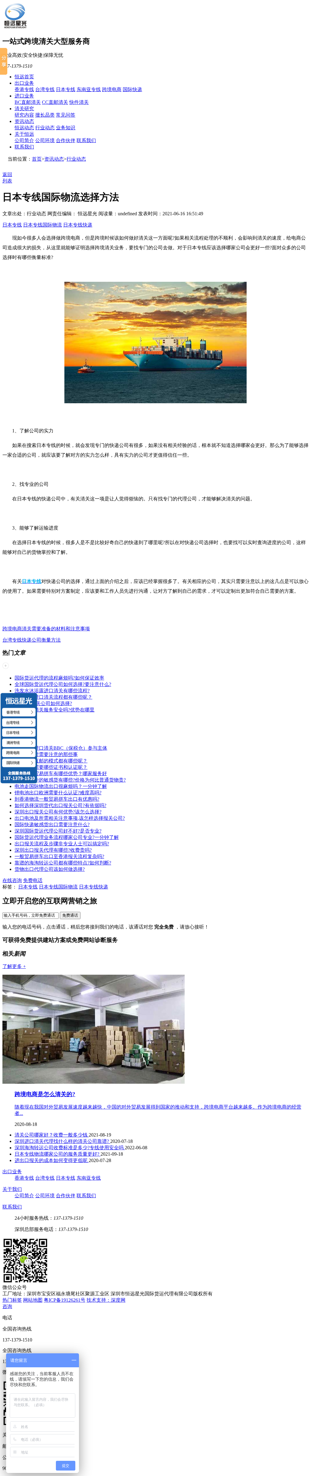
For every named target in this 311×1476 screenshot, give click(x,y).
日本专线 (65, 89)
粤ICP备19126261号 (64, 1300)
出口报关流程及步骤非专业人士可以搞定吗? (62, 843)
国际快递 (132, 89)
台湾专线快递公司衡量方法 (31, 640)
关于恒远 (24, 134)
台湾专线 (45, 89)
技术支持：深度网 (106, 1300)
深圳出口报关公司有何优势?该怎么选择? (58, 811)
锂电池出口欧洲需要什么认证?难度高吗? (58, 792)
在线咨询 (12, 880)
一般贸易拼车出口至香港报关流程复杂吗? (59, 856)
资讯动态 (24, 121)
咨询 (7, 1306)
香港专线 (24, 89)
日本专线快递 (77, 224)
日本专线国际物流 (42, 224)
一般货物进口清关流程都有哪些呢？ (53, 697)
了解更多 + (14, 966)
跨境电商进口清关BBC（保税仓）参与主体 (61, 748)
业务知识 (65, 127)
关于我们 (12, 1189)
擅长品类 (45, 115)
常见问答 (65, 115)
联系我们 (86, 140)
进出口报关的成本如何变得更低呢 (52, 1160)
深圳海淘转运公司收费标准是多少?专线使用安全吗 (70, 1147)
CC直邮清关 (55, 102)
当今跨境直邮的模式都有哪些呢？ (51, 760)
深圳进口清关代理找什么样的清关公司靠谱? (62, 1141)
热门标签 (12, 1300)
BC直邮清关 (28, 102)
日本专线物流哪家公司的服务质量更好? (58, 1154)
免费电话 (33, 880)
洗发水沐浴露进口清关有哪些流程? (52, 690)
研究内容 (24, 115)
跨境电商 (111, 89)
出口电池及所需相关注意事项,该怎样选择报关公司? (70, 818)
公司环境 (45, 140)
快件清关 (79, 102)
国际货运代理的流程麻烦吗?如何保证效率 (59, 677)
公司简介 (24, 140)
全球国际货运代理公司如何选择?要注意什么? (63, 684)
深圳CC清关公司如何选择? (43, 703)
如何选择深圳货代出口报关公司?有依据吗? (60, 805)
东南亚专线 (89, 89)
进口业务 (24, 95)
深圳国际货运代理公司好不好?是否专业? (58, 830)
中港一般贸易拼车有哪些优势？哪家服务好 (61, 773)
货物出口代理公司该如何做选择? (50, 869)
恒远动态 (24, 127)
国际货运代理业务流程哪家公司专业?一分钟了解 (67, 837)
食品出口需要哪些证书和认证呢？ (51, 767)
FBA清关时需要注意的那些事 (46, 754)
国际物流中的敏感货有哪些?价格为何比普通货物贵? (70, 779)
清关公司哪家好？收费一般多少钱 (52, 1134)
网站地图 (33, 1300)
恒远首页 (24, 76)
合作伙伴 (65, 140)
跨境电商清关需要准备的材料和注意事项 (46, 628)
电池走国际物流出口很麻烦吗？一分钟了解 (61, 786)
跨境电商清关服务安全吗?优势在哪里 (54, 709)
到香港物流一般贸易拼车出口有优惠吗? (57, 799)
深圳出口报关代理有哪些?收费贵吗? (53, 850)
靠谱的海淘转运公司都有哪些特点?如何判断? (63, 862)
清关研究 (24, 108)
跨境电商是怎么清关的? (45, 1094)
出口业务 (24, 83)
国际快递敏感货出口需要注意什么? (52, 824)
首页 (37, 159)
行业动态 (45, 127)
